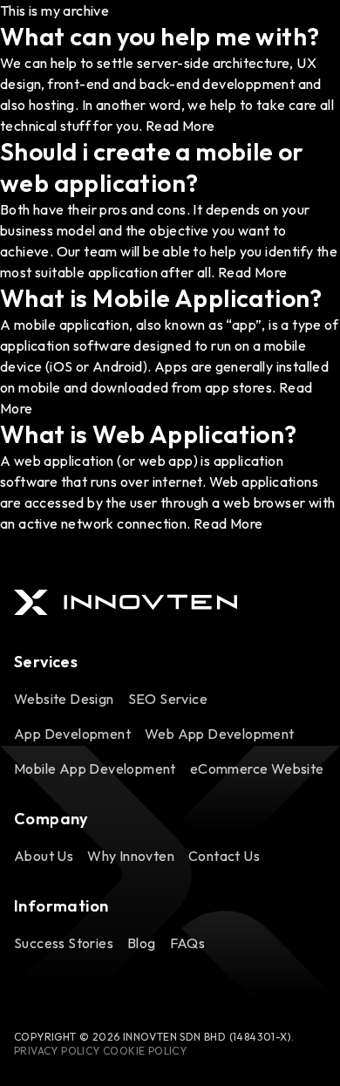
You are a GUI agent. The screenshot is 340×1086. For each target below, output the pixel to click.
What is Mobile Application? (161, 298)
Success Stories (63, 943)
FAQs (188, 943)
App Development (72, 733)
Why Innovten (130, 855)
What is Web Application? (148, 434)
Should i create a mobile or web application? (152, 167)
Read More (180, 125)
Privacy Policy (57, 1050)
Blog (141, 943)
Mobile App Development (95, 768)
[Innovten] (125, 602)
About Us (43, 855)
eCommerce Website (257, 768)
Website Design (64, 698)
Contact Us (224, 855)
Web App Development (220, 733)
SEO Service (167, 698)
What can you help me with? (159, 36)
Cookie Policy (145, 1050)
